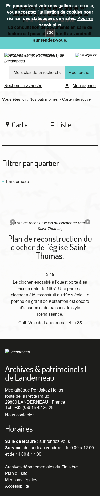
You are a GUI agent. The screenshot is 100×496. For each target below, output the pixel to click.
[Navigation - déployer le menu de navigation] (86, 55)
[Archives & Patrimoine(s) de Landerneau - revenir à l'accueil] (45, 59)
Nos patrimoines (43, 99)
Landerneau (17, 182)
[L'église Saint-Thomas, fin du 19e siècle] (12, 223)
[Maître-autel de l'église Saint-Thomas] (87, 223)
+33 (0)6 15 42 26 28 (34, 408)
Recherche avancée (23, 86)
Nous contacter (19, 415)
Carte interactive (76, 99)
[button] (50, 33)
